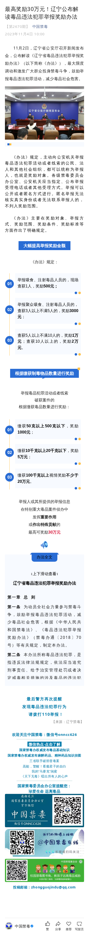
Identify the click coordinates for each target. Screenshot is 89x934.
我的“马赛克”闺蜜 (44, 771)
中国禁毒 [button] (40, 26)
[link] (25, 926)
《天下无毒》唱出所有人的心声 (44, 776)
